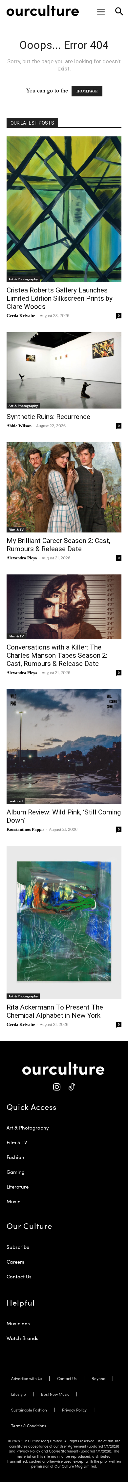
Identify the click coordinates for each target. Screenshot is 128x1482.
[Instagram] (56, 1087)
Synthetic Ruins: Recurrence (48, 417)
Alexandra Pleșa (22, 557)
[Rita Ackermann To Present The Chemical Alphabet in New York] (64, 922)
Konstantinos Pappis (25, 829)
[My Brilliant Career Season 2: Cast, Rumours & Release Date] (64, 487)
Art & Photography (23, 279)
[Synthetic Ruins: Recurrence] (64, 370)
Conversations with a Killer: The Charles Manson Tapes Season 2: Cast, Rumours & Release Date (57, 655)
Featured (16, 801)
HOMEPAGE (86, 91)
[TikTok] (71, 1087)
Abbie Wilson (19, 425)
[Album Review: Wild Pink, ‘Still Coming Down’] (64, 746)
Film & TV (16, 529)
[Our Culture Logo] (43, 10)
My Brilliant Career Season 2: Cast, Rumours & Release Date (58, 545)
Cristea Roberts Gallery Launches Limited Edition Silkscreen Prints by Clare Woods (60, 298)
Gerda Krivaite (21, 315)
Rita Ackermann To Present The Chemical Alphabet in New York (55, 1011)
